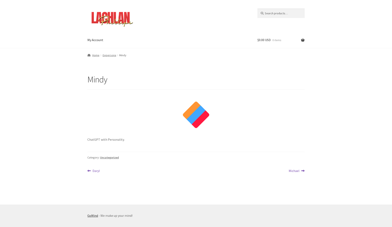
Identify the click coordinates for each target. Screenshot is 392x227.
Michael (294, 170)
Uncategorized (109, 157)
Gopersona (109, 55)
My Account (95, 40)
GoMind (92, 216)
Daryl (96, 170)
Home (95, 55)
